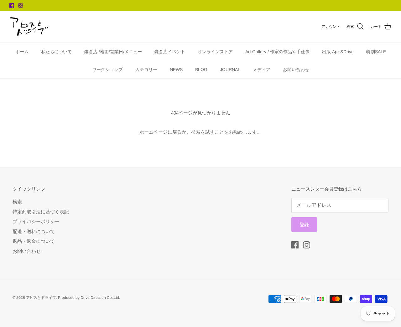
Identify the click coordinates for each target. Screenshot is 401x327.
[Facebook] (11, 5)
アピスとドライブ (41, 297)
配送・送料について (34, 231)
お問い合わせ (296, 69)
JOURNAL (230, 69)
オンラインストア (215, 51)
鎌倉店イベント (169, 51)
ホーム (22, 51)
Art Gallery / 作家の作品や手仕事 (277, 51)
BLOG (201, 69)
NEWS (176, 69)
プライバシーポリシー (36, 221)
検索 (17, 201)
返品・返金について (34, 241)
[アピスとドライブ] (29, 26)
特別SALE (376, 51)
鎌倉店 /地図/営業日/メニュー (113, 51)
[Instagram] (20, 5)
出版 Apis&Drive (338, 51)
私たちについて (56, 51)
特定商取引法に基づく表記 (41, 211)
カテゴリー (146, 69)
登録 (304, 224)
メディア (261, 69)
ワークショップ (107, 69)
